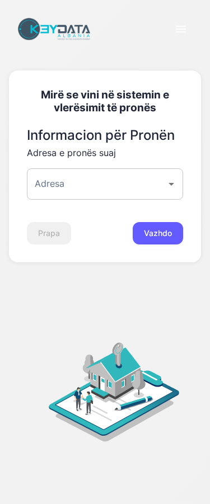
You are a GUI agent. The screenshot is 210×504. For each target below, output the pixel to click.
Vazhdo (158, 233)
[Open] (171, 184)
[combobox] (96, 184)
